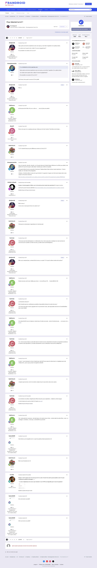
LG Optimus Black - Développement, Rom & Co (27, 27)
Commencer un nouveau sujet (61, 32)
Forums (7, 13)
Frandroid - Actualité (10, 9)
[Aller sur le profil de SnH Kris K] (12, 150)
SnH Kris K (12, 145)
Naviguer (40, 9)
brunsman (77, 46)
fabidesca (77, 43)
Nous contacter (55, 564)
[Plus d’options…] (67, 43)
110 (12, 137)
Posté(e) (22, 42)
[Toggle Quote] (20, 67)
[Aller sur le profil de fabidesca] (73, 44)
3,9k (13, 249)
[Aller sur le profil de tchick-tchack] (12, 187)
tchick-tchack (12, 182)
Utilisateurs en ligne (20, 13)
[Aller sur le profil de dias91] (12, 131)
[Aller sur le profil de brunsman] (73, 47)
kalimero (12, 105)
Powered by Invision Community (48, 566)
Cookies (61, 564)
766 (13, 157)
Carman (11, 238)
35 (12, 75)
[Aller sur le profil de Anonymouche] (12, 68)
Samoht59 (12, 436)
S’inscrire (88, 3)
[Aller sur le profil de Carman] (12, 243)
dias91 (12, 126)
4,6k (13, 447)
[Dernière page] (24, 38)
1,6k (13, 54)
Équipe (12, 13)
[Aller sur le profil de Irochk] (12, 479)
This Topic (85, 9)
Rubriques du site (21, 9)
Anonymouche (11, 63)
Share (56, 26)
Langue (35, 564)
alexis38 (88, 43)
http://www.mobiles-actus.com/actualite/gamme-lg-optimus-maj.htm (49, 187)
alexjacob (14, 25)
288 (13, 193)
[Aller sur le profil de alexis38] (84, 44)
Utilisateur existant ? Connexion (76, 4)
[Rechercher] (90, 10)
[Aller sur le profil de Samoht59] (12, 441)
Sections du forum (32, 9)
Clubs (28, 13)
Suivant (20, 37)
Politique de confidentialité (45, 564)
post (41, 401)
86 (12, 486)
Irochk (12, 474)
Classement (52, 9)
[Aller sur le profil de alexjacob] (8, 26)
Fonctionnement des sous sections (80, 29)
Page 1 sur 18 (29, 37)
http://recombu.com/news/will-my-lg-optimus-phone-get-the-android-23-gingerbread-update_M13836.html (41, 177)
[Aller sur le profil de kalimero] (12, 110)
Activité (46, 9)
